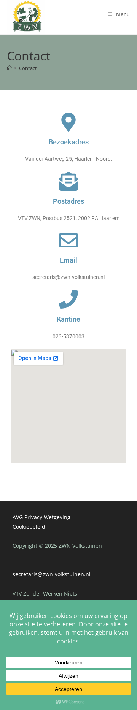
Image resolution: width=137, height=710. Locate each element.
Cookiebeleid (29, 526)
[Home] (9, 68)
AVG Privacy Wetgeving (41, 517)
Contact (28, 68)
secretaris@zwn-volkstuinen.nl (52, 574)
